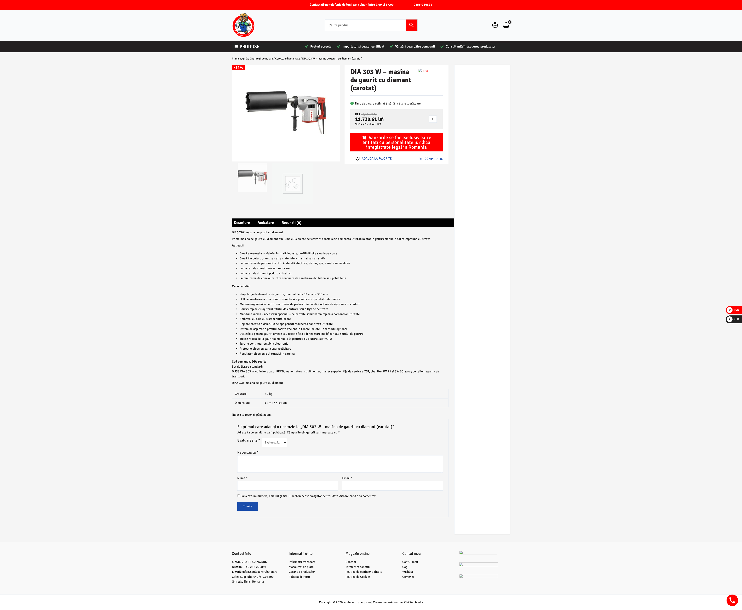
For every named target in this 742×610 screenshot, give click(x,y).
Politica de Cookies (357, 577)
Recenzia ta (248, 452)
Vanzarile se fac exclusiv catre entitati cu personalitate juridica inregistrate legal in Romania (396, 142)
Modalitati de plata (301, 567)
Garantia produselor (302, 572)
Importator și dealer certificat (363, 46)
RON (733, 309)
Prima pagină (240, 58)
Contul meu (410, 562)
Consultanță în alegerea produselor (470, 46)
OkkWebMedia (413, 602)
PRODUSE (250, 46)
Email (347, 478)
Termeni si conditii (357, 567)
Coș (404, 567)
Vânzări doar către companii (415, 46)
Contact (350, 562)
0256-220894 (423, 5)
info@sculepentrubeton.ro (259, 572)
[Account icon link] (495, 25)
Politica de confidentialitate (363, 572)
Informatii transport (302, 562)
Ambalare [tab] (266, 222)
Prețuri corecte (321, 46)
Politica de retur (299, 577)
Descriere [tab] (242, 222)
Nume (242, 478)
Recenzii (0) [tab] (292, 222)
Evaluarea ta (248, 440)
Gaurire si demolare (261, 58)
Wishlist (407, 572)
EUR (734, 319)
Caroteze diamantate (287, 58)
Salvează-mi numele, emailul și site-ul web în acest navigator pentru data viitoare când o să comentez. (308, 496)
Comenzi (408, 577)
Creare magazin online (388, 602)
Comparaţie (434, 159)
